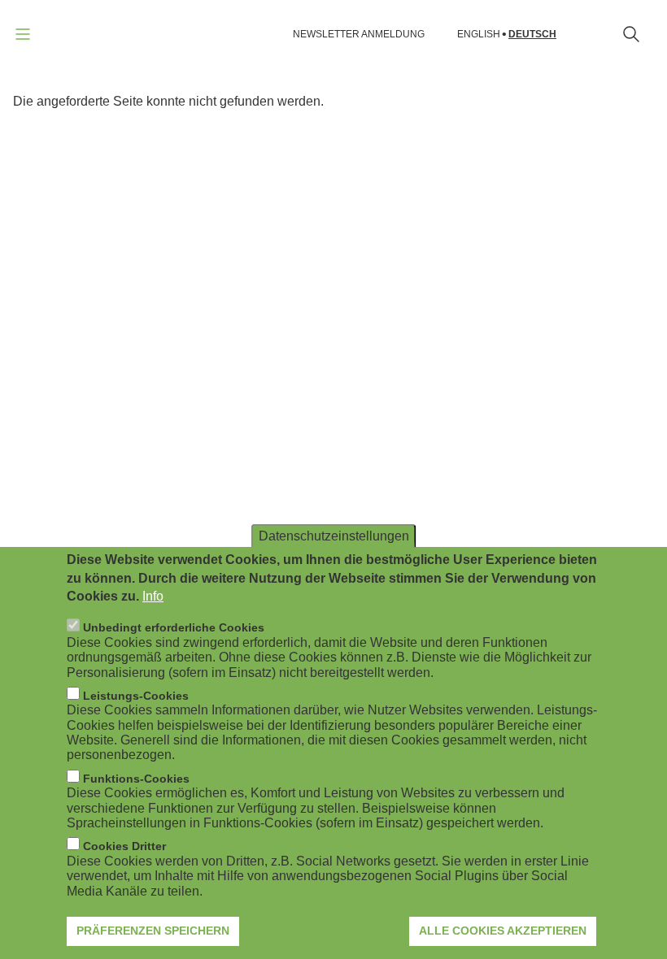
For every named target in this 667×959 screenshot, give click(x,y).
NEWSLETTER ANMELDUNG (359, 34)
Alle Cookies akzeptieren (502, 930)
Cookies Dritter (124, 846)
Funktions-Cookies (136, 778)
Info (152, 596)
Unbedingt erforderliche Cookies (173, 627)
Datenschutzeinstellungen (334, 536)
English (478, 34)
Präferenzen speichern (152, 930)
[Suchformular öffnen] (631, 34)
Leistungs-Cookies (136, 695)
